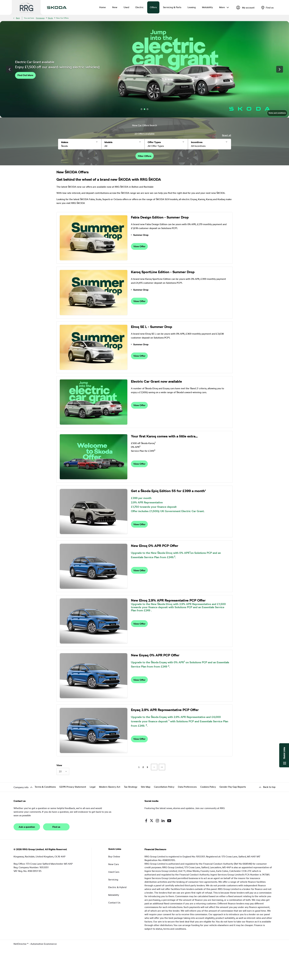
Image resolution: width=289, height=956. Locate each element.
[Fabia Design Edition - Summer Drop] (93, 237)
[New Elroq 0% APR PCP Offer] (93, 566)
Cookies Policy (208, 786)
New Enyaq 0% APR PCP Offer (155, 655)
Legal (92, 786)
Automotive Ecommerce (43, 943)
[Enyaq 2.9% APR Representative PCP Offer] (93, 730)
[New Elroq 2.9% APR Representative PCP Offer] (93, 620)
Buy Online (114, 856)
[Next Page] (154, 767)
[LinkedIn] (163, 820)
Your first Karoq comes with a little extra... (164, 436)
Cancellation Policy (164, 786)
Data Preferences (187, 786)
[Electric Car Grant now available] (93, 401)
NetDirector (20, 943)
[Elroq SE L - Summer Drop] (93, 347)
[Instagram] (157, 820)
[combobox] (62, 771)
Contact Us (114, 902)
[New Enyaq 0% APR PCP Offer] (93, 675)
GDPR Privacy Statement (72, 786)
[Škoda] (57, 7)
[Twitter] (151, 820)
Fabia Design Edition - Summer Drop (160, 217)
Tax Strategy (130, 786)
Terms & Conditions (45, 786)
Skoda (50, 18)
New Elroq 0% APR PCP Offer (154, 546)
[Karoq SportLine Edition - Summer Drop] (93, 292)
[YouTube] (169, 820)
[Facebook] (146, 820)
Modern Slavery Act (109, 786)
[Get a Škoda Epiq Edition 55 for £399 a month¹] (93, 511)
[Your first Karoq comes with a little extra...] (93, 456)
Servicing (113, 879)
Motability (113, 895)
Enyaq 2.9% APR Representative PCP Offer (165, 710)
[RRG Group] (26, 7)
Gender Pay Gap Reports (232, 786)
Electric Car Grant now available (156, 381)
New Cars (113, 864)
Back (18, 18)
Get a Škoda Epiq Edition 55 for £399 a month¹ (168, 491)
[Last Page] (162, 767)
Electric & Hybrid (117, 887)
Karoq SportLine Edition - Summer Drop (163, 272)
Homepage (40, 18)
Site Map (145, 786)
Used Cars (113, 871)
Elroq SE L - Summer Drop (151, 327)
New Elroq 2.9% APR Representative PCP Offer (168, 600)
